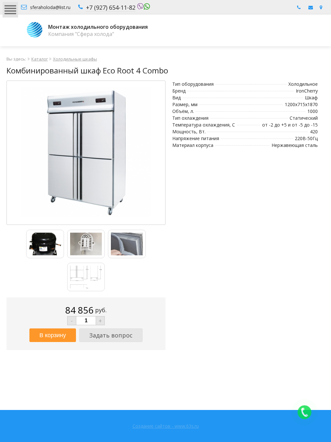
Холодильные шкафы (75, 59)
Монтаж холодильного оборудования (98, 26)
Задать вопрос (111, 335)
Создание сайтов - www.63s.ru (166, 426)
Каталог (39, 59)
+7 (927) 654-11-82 (110, 7)
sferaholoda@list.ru (50, 7)
